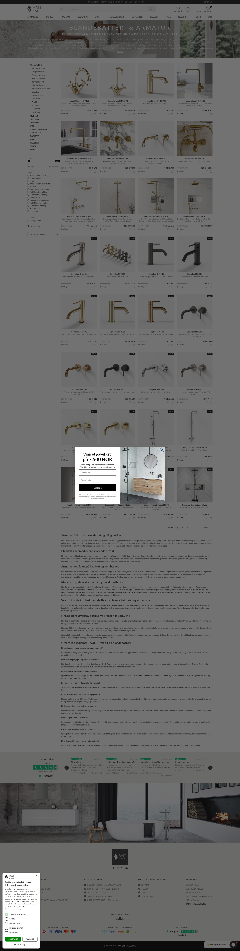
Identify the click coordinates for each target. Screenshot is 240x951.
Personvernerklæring (13, 909)
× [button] (37, 875)
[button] (21, 944)
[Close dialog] (162, 450)
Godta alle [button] (13, 939)
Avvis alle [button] (30, 939)
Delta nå (97, 487)
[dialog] (21, 911)
